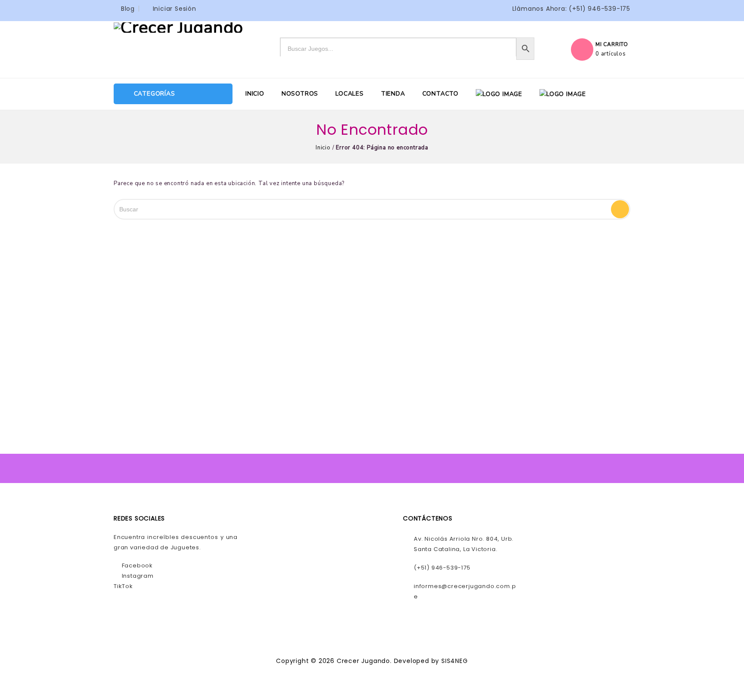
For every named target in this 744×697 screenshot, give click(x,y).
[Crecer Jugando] (178, 27)
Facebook (136, 565)
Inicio (254, 94)
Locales (349, 94)
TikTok (123, 586)
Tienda (393, 94)
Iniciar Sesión (174, 8)
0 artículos (610, 53)
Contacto (440, 94)
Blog (128, 8)
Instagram (137, 576)
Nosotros (300, 94)
